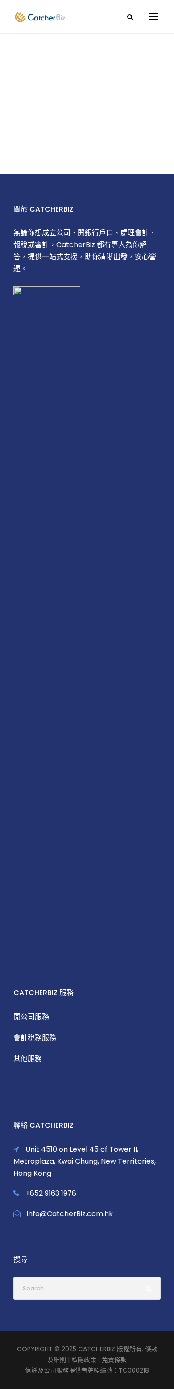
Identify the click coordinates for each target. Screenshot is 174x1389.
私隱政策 (83, 1359)
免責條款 (114, 1359)
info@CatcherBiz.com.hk (70, 1214)
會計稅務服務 (34, 1038)
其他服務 (27, 1058)
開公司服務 (31, 1017)
